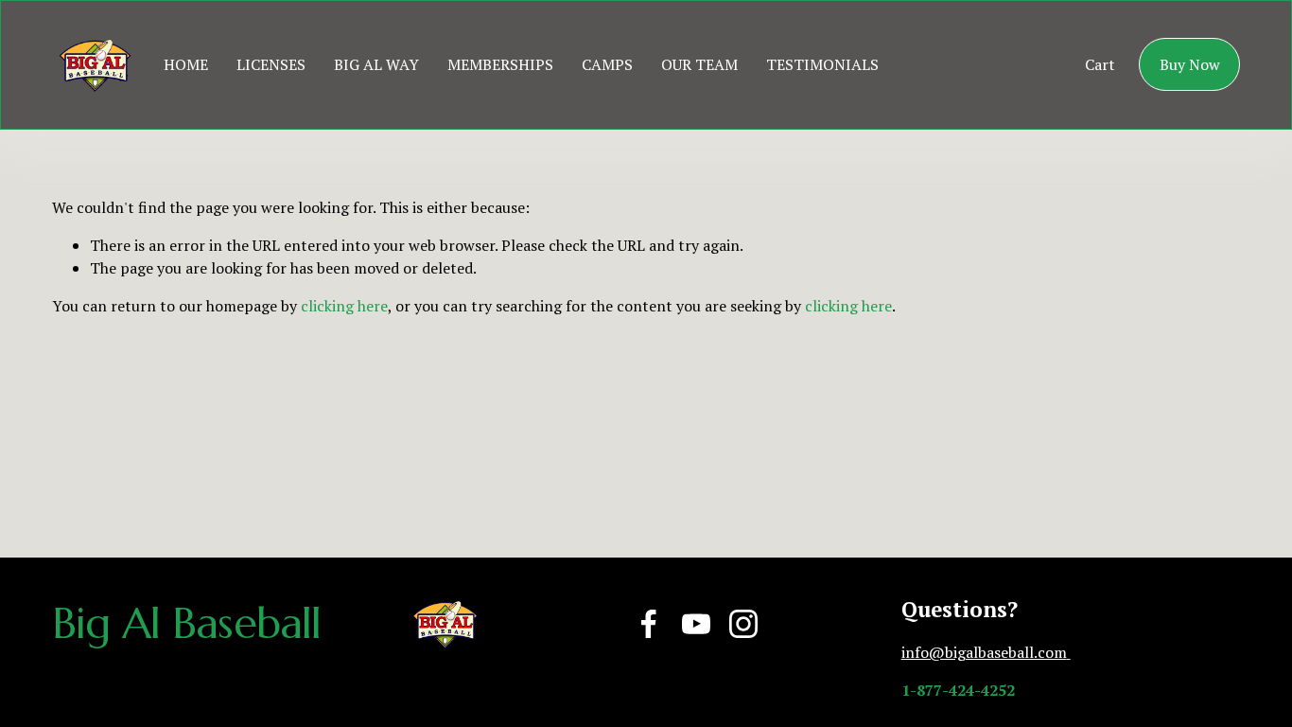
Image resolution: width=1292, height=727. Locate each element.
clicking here (344, 305)
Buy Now (1190, 64)
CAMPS (607, 64)
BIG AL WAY (376, 64)
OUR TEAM (699, 64)
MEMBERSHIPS (500, 64)
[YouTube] (696, 624)
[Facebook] (649, 624)
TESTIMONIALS (822, 64)
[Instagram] (743, 624)
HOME (186, 64)
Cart (1100, 64)
